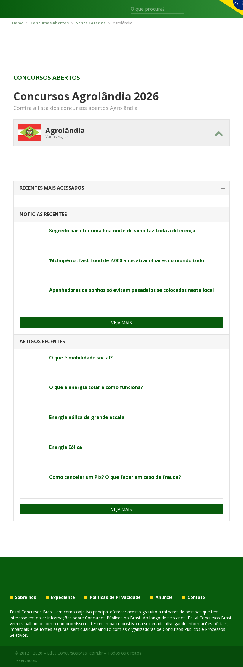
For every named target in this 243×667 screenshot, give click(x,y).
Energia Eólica (65, 447)
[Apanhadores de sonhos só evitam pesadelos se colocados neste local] (32, 296)
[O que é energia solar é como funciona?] (32, 394)
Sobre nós (25, 597)
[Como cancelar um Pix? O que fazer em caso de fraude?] (32, 483)
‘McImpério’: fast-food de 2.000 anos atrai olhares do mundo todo (126, 260)
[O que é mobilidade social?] (32, 364)
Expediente (63, 597)
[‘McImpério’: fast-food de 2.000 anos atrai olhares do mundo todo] (32, 267)
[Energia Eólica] (32, 453)
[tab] (121, 188)
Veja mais (121, 322)
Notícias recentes (43, 214)
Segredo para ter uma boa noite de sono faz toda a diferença (122, 230)
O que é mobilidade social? (81, 357)
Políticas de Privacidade (115, 597)
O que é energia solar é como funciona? (96, 387)
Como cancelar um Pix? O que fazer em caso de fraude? (115, 477)
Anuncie (164, 597)
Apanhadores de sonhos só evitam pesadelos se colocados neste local (131, 290)
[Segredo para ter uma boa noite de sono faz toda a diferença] (32, 237)
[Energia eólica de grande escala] (32, 424)
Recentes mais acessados (52, 188)
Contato (196, 597)
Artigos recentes (42, 341)
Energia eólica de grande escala (86, 417)
